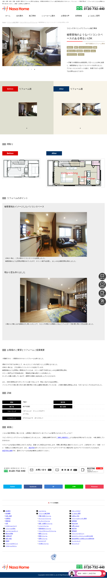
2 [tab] (31, 69)
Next (58, 46)
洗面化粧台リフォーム (45, 528)
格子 (76, 47)
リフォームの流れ (10, 528)
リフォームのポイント (11, 543)
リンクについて (76, 541)
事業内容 (7, 521)
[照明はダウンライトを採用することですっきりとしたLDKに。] (91, 109)
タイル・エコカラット (85, 47)
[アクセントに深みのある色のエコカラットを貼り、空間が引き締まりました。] (71, 109)
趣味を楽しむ (71, 51)
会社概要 (7, 513)
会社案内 (19, 16)
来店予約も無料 (7, 450)
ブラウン (81, 54)
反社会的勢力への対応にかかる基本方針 (83, 538)
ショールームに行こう (11, 531)
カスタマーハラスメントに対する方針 (82, 536)
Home (4, 22)
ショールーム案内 (48, 16)
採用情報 (78, 16)
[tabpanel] (31, 46)
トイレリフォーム (44, 526)
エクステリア (42, 541)
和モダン (70, 47)
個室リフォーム (43, 533)
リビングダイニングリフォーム (28, 22)
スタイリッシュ (72, 54)
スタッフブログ (76, 511)
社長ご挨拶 (8, 516)
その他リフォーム (44, 543)
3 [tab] (35, 69)
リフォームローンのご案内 (79, 518)
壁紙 (95, 47)
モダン (93, 51)
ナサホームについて (11, 526)
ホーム (7, 16)
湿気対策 (79, 51)
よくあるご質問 (94, 16)
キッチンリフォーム (44, 521)
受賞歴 (7, 541)
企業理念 (7, 518)
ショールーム (42, 511)
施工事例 (32, 16)
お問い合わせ (75, 526)
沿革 (6, 523)
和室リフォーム (43, 536)
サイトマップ (75, 543)
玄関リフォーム (43, 538)
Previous (4, 46)
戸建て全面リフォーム (45, 516)
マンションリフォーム (45, 518)
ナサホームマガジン (11, 546)
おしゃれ (86, 51)
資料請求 (74, 531)
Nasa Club (75, 523)
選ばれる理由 (9, 533)
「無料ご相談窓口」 (63, 437)
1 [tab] (28, 69)
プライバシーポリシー (78, 533)
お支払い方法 (75, 516)
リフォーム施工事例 (12, 22)
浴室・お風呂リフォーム (45, 523)
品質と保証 (8, 538)
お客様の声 (65, 16)
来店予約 (31, 448)
